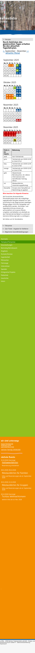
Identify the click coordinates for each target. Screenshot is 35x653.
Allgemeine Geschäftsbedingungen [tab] (16, 232)
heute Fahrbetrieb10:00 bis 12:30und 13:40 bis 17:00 (7, 445)
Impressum (3, 644)
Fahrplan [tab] (8, 39)
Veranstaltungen (6, 245)
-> (27, 51)
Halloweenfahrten (10, 462)
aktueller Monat (13, 53)
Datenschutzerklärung (23, 642)
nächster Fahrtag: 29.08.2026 (10, 450)
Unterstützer (5, 266)
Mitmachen (5, 260)
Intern (3, 281)
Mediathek (4, 275)
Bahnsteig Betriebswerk (9, 248)
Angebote (4, 251)
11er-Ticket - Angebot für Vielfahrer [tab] (16, 229)
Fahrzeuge (4, 263)
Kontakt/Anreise (6, 254)
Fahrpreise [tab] (8, 226)
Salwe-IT (13, 642)
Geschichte (4, 278)
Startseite (4, 239)
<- (4, 51)
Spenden (4, 269)
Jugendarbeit (5, 257)
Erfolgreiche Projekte (8, 272)
